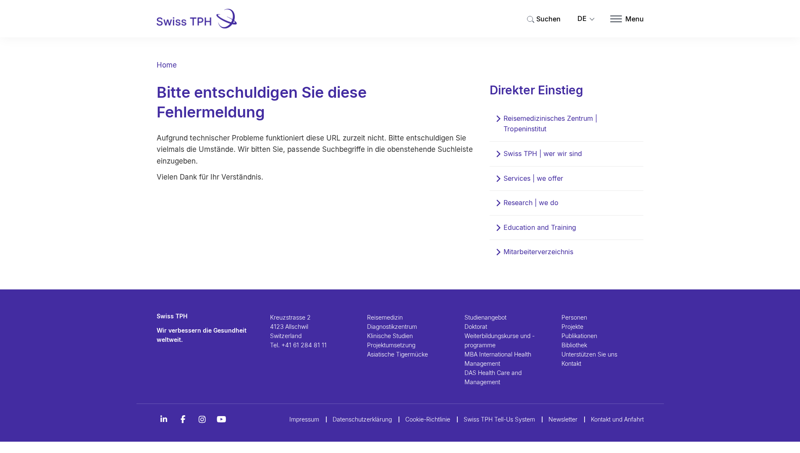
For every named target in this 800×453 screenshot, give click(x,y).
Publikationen (579, 335)
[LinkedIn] (164, 419)
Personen (574, 317)
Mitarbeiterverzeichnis (538, 251)
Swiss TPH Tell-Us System (499, 419)
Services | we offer (533, 178)
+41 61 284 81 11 (304, 345)
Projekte (572, 326)
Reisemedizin (385, 317)
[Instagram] (202, 419)
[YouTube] (222, 419)
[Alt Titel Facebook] (183, 419)
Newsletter (562, 419)
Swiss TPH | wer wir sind (543, 153)
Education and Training (540, 227)
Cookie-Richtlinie (427, 419)
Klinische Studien (390, 335)
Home (167, 65)
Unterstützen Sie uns (589, 354)
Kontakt (571, 363)
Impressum (304, 419)
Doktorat (475, 326)
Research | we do (531, 202)
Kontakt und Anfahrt (617, 419)
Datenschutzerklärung (362, 419)
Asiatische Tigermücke (397, 354)
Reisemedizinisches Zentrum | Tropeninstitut (550, 123)
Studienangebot (485, 317)
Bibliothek (574, 345)
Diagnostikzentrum (392, 326)
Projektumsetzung (391, 345)
